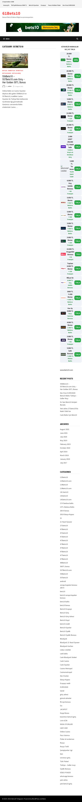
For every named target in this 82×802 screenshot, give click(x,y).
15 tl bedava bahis (66, 503)
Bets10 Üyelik (65, 631)
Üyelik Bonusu (65, 769)
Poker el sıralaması (67, 739)
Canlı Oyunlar (65, 665)
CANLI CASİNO (65, 650)
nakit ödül (64, 728)
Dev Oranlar (64, 676)
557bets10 (19, 70)
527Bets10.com (66, 570)
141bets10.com (66, 499)
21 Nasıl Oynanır (66, 522)
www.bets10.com (66, 370)
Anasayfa (6, 5)
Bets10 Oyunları (34, 5)
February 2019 (65, 444)
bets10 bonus (65, 605)
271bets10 (64, 525)
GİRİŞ (76, 60)
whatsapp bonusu (66, 776)
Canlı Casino (64, 661)
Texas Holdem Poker (54, 5)
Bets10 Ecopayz (66, 609)
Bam (44, 799)
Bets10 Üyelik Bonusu (68, 635)
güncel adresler (65, 698)
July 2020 (63, 437)
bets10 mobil (65, 624)
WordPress (35, 799)
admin (10, 86)
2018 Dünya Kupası (67, 514)
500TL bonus (65, 566)
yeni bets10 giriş (66, 784)
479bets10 (64, 559)
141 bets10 (64, 492)
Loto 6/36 (63, 720)
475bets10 (64, 548)
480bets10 (64, 563)
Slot (61, 754)
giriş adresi (64, 694)
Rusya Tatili (64, 746)
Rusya (62, 743)
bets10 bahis (6, 73)
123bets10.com (66, 481)
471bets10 (64, 533)
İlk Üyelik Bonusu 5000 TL (19, 5)
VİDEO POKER (65, 772)
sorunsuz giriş (65, 758)
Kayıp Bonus (64, 713)
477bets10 (64, 555)
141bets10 (64, 496)
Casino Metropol (66, 668)
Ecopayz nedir (65, 683)
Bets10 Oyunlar (65, 627)
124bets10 (64, 485)
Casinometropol (66, 672)
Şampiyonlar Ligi (66, 750)
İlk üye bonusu (65, 702)
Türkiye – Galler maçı (68, 765)
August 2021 (64, 429)
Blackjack (63, 639)
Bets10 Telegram (17, 799)
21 (61, 518)
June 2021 (64, 433)
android (63, 581)
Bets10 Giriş (16, 73)
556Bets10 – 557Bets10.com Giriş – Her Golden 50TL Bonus (14, 79)
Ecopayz (43, 5)
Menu (8, 39)
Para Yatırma (65, 735)
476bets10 (64, 551)
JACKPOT (63, 709)
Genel (62, 691)
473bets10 (64, 540)
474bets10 (64, 544)
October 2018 (65, 448)
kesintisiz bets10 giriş (68, 717)
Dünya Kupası (65, 679)
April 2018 (63, 451)
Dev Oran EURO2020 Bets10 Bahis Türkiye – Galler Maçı (68, 396)
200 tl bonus (64, 511)
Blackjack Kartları (66, 646)
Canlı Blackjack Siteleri (68, 657)
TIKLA (77, 76)
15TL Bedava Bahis (67, 507)
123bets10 (64, 477)
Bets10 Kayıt (65, 620)
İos (61, 705)
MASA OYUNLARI (66, 724)
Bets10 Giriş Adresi (67, 616)
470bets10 (64, 529)
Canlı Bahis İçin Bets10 (68, 415)
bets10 (4, 70)
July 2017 (63, 463)
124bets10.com (66, 488)
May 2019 (63, 440)
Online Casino (65, 731)
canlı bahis (64, 653)
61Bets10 (11, 13)
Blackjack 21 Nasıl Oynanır (70, 642)
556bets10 (11, 70)
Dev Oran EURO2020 (69, 5)
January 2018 (65, 459)
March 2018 (64, 455)
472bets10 (64, 537)
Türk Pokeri (64, 761)
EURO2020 (64, 687)
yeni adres (64, 780)
